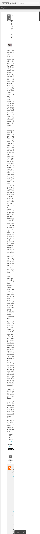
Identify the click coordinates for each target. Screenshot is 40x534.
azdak (10, 441)
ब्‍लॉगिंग (10, 446)
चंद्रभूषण (13, 470)
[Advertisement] (24, 44)
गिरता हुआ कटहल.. (12, 27)
